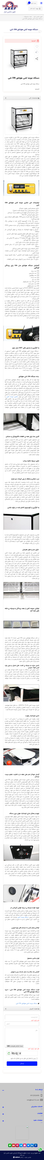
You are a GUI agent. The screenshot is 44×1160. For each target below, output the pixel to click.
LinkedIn (32, 1145)
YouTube (14, 1145)
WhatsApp (10, 1145)
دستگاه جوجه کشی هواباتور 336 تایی (26, 1003)
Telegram (21, 1145)
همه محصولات (28, 17)
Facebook (35, 1145)
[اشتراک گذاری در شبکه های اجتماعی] (36, 58)
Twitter (28, 1145)
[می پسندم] (37, 52)
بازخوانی (9, 1053)
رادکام (21, 1157)
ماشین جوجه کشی (12, 397)
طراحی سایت (27, 1157)
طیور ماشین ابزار (38, 17)
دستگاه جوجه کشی (23, 917)
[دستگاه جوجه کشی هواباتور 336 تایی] (19, 57)
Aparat (17, 1145)
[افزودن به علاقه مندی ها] (37, 46)
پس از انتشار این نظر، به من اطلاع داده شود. (23, 1058)
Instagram (25, 1145)
